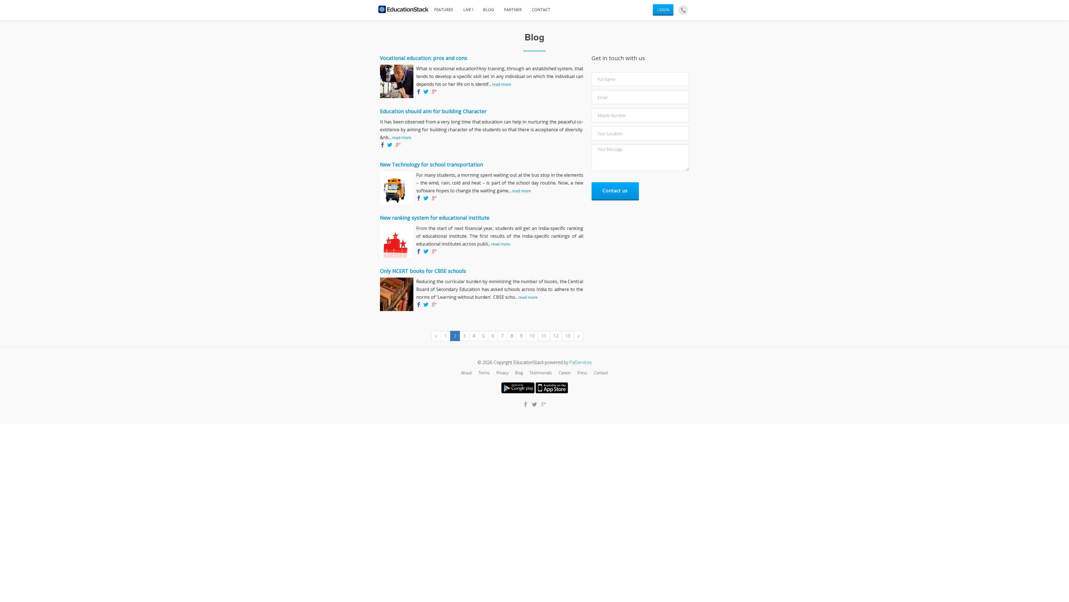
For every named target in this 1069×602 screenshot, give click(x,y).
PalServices (580, 362)
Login (663, 9)
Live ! (468, 9)
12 (555, 336)
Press (582, 372)
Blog (488, 9)
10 (531, 336)
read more (501, 84)
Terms (484, 372)
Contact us (615, 191)
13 (567, 336)
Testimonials (540, 372)
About (466, 372)
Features (443, 9)
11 (543, 336)
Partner (513, 9)
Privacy (502, 372)
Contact (541, 9)
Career (565, 372)
